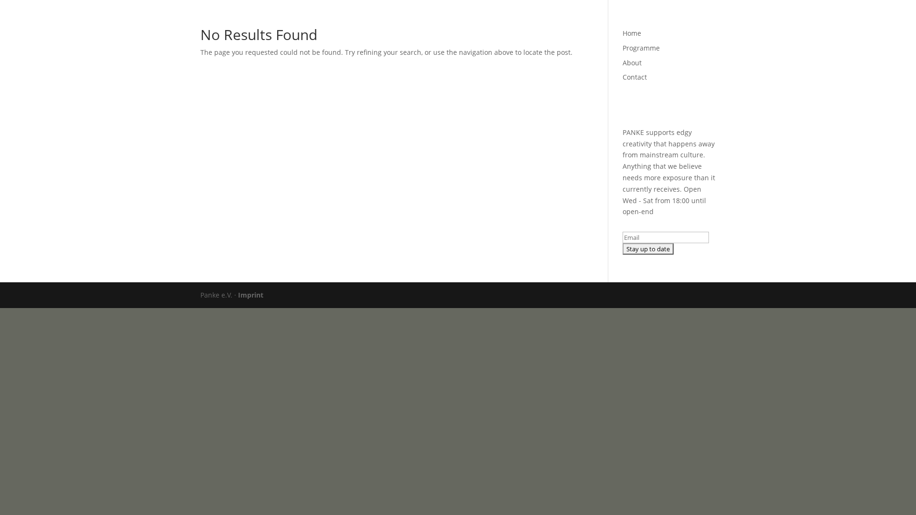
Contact (667, 19)
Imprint (250, 294)
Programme (591, 19)
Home (549, 19)
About (632, 19)
